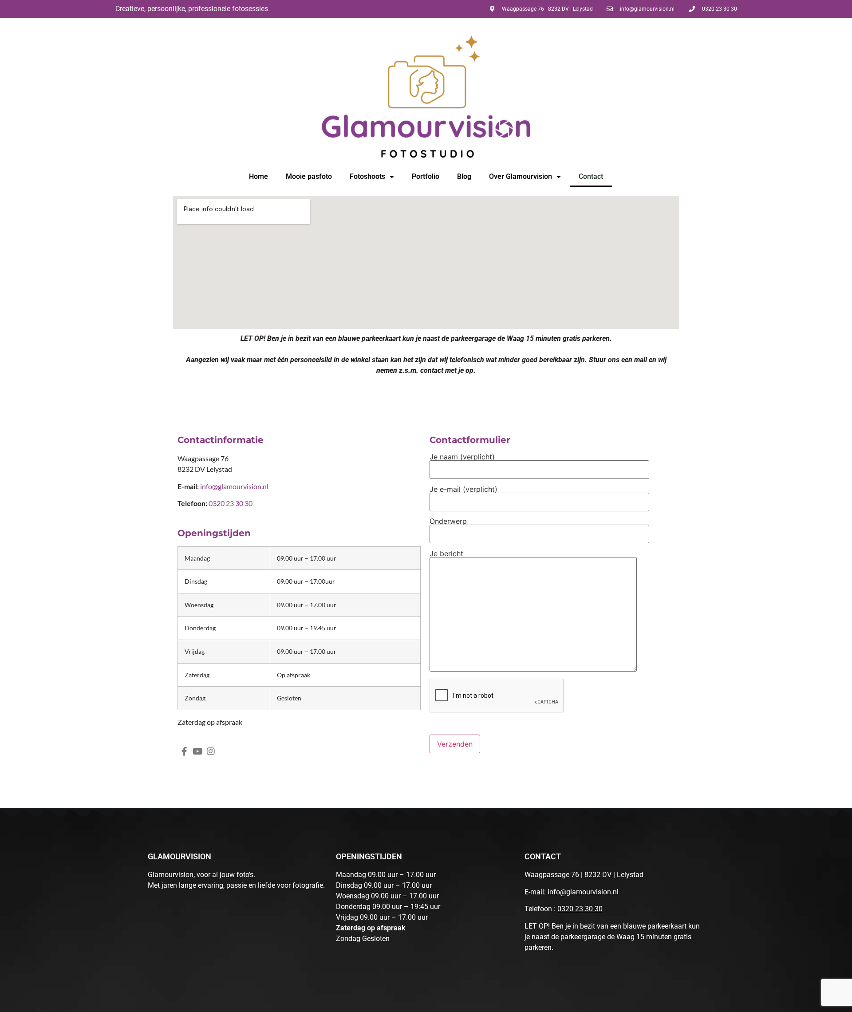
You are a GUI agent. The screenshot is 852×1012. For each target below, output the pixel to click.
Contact (591, 176)
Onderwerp (448, 522)
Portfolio (425, 176)
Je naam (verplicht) (462, 457)
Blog (464, 176)
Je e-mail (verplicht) (463, 490)
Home (258, 176)
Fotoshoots (367, 176)
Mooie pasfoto (309, 176)
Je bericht (446, 554)
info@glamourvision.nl (234, 486)
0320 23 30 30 (580, 909)
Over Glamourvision (520, 176)
